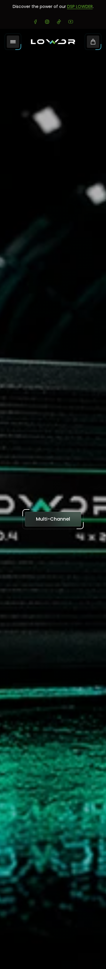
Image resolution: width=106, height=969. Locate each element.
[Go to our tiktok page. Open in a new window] (58, 21)
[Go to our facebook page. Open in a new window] (35, 21)
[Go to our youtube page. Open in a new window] (70, 21)
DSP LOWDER (80, 6)
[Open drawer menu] (13, 41)
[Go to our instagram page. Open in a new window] (47, 21)
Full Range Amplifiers (53, 519)
